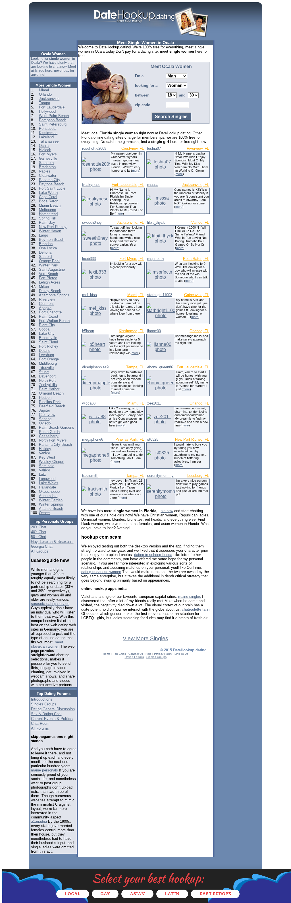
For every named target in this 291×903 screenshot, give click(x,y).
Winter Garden (51, 500)
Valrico (44, 470)
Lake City (47, 333)
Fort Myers (48, 154)
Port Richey (48, 346)
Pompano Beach (52, 120)
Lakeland (46, 137)
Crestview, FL (132, 148)
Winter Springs (51, 504)
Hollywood (47, 111)
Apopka (45, 308)
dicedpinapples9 (95, 367)
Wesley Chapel (51, 461)
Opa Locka (48, 248)
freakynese (91, 184)
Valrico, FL (200, 222)
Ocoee (44, 513)
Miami (44, 90)
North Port (47, 380)
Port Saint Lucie (52, 188)
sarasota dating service (50, 604)
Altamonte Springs (54, 295)
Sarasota (46, 163)
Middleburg (48, 363)
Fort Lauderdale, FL (128, 184)
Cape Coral (48, 197)
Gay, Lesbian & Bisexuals (52, 541)
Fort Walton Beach (54, 321)
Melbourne (47, 210)
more (135, 170)
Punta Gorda (49, 432)
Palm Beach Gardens (56, 427)
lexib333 (89, 258)
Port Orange (49, 359)
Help (148, 653)
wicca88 (88, 403)
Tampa (44, 103)
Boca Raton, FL (196, 258)
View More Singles (145, 638)
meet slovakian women (47, 644)
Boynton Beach (51, 239)
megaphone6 (92, 439)
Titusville (46, 368)
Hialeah (45, 150)
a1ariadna (39, 821)
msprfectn (155, 258)
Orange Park (49, 261)
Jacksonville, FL (195, 184)
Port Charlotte (50, 312)
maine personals (44, 770)
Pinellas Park (50, 402)
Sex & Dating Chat (46, 714)
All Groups (39, 551)
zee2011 (154, 403)
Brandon (46, 244)
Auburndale (48, 496)
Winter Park (48, 265)
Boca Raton (48, 201)
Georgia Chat (42, 546)
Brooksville (48, 338)
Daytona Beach (51, 184)
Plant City (47, 325)
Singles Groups (43, 704)
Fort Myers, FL (131, 258)
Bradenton (47, 167)
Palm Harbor (49, 389)
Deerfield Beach (52, 406)
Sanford (45, 257)
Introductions (41, 699)
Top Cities (119, 653)
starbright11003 (159, 295)
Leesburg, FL (198, 475)
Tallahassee (49, 141)
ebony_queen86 (160, 367)
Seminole (46, 466)
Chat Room (40, 723)
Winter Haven (50, 231)
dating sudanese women (101, 572)
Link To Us (181, 653)
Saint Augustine (52, 269)
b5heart (88, 331)
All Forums (40, 728)
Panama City (49, 180)
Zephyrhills (48, 385)
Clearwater (47, 175)
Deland (44, 350)
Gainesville (48, 158)
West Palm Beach (54, 116)
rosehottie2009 (94, 148)
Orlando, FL (199, 331)
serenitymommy (160, 475)
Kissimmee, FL (131, 331)
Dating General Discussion (53, 709)
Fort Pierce (48, 278)
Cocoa (44, 329)
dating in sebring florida (153, 555)
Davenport (47, 376)
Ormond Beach (51, 393)
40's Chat (38, 532)
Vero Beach (48, 274)
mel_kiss (89, 295)
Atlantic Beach (51, 508)
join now (166, 511)
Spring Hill (47, 218)
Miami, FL (135, 295)
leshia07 (154, 148)
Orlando (45, 94)
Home (107, 653)
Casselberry (49, 436)
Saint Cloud (48, 342)
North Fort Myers (53, 440)
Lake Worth (48, 192)
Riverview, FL (198, 148)
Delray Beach (50, 291)
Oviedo (45, 423)
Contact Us (135, 653)
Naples (44, 171)
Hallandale (47, 487)
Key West (47, 457)
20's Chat (38, 527)
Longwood (47, 479)
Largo (43, 235)
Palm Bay (47, 222)
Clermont (46, 303)
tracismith (90, 475)
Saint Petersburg (52, 124)
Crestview (47, 414)
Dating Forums (134, 656)
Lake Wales (48, 483)
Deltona (45, 252)
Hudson (45, 397)
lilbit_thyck (156, 222)
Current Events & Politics (52, 719)
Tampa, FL (135, 367)
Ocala (44, 145)
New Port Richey (52, 227)
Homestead (48, 214)
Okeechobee (49, 491)
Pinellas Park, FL (129, 439)
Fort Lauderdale (52, 107)
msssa (152, 184)
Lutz (42, 474)
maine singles (189, 596)
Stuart (44, 372)
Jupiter (44, 410)
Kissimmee (48, 133)
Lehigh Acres (49, 282)
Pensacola (47, 128)
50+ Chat (38, 537)
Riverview (47, 299)
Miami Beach (50, 205)
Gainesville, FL (196, 295)
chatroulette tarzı (196, 609)
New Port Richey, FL (192, 439)
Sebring (45, 419)
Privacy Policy (163, 653)
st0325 (152, 439)
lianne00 (154, 331)
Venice (44, 453)
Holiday (45, 449)
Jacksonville (49, 99)
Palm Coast (48, 316)
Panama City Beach (55, 444)
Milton (44, 286)
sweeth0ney (92, 222)
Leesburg (46, 355)
